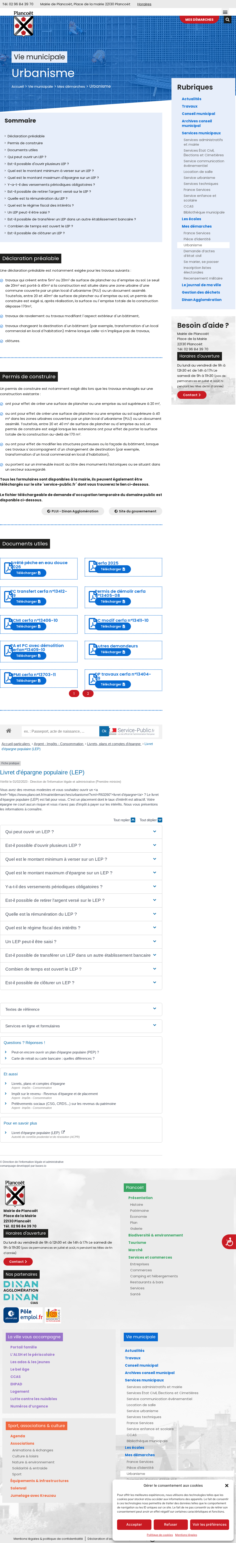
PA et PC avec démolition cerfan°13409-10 (37, 648)
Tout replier (122, 820)
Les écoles (191, 219)
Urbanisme (193, 245)
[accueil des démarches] (8, 730)
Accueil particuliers (16, 744)
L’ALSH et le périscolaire (32, 1354)
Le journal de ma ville (201, 285)
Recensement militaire (203, 278)
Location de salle (198, 171)
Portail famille (23, 1347)
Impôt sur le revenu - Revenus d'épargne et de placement (55, 1094)
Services (137, 1288)
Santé (135, 1294)
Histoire (136, 1204)
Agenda (17, 1436)
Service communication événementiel (204, 163)
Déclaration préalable (26, 136)
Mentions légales (186, 1535)
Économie (138, 1216)
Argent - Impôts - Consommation (59, 744)
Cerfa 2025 (106, 563)
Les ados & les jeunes (30, 1362)
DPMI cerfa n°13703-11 (33, 674)
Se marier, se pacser (201, 261)
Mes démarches (71, 86)
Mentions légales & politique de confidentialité (48, 1539)
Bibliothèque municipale (204, 212)
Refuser (170, 1524)
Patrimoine (139, 1210)
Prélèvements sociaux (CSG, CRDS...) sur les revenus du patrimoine (64, 1104)
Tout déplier (149, 820)
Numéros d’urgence (29, 1406)
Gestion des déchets (201, 292)
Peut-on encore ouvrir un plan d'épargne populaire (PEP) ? (55, 1052)
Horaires (144, 4)
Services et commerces (150, 1257)
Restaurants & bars (146, 1282)
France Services (197, 189)
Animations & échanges (32, 1450)
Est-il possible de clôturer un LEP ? (36, 233)
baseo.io (40, 1165)
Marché (135, 1250)
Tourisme (137, 1242)
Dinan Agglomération (201, 299)
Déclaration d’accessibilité (107, 1539)
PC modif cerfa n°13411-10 (122, 620)
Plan (133, 1222)
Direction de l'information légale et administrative (33, 1162)
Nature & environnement (33, 1462)
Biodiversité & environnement (155, 1235)
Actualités (191, 98)
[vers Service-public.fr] (130, 731)
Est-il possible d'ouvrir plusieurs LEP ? (38, 163)
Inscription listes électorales (197, 270)
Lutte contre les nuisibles (33, 1398)
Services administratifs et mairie (203, 142)
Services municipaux (201, 133)
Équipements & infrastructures (39, 1480)
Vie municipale (40, 86)
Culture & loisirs (25, 1456)
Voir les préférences (210, 1524)
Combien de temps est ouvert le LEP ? (40, 226)
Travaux (190, 106)
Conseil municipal (198, 113)
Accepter (134, 1524)
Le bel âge (19, 1369)
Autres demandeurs (116, 646)
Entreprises (139, 1264)
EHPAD (16, 1384)
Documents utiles (23, 149)
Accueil (18, 86)
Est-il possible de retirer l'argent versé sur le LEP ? (49, 191)
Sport (17, 1474)
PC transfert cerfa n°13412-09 (38, 593)
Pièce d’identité (197, 239)
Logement (19, 1391)
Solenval (18, 1488)
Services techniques (201, 183)
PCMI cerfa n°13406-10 (34, 620)
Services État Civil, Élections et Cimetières (204, 152)
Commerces (141, 1270)
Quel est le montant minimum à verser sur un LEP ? (51, 170)
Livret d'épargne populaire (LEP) (36, 1133)
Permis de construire (25, 143)
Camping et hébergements (154, 1276)
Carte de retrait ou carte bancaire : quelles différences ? (53, 1058)
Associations (22, 1443)
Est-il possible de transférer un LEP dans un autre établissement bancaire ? (72, 219)
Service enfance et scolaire (200, 198)
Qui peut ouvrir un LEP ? (27, 156)
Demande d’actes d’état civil (199, 253)
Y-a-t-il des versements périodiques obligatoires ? (51, 184)
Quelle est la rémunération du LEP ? (38, 198)
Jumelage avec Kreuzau (33, 1495)
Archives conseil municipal (197, 123)
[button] (226, 1485)
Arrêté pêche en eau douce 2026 (39, 565)
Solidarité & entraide (29, 1468)
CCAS (189, 206)
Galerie (136, 1228)
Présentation (140, 1197)
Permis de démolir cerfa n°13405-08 (120, 593)
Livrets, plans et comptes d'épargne (114, 744)
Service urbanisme (199, 177)
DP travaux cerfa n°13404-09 (123, 676)
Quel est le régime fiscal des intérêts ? (41, 205)
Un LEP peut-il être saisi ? (29, 212)
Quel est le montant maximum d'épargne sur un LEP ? (53, 177)
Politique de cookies (160, 1535)
